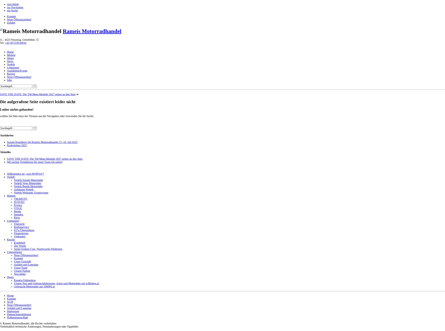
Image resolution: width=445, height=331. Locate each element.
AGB (10, 301)
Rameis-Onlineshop (25, 280)
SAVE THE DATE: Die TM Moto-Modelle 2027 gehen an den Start (37, 94)
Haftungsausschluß (17, 317)
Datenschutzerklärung (19, 314)
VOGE (18, 208)
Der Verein (20, 245)
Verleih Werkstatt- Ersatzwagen (31, 192)
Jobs (9, 80)
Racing (11, 73)
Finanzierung (21, 233)
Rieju (17, 217)
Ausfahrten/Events (17, 70)
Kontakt (11, 16)
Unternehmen (14, 252)
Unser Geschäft (22, 261)
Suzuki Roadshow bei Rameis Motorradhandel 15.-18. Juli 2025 (42, 142)
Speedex (18, 214)
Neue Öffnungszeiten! (19, 19)
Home (10, 51)
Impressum (13, 311)
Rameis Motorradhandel (92, 31)
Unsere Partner (22, 270)
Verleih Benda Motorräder (28, 186)
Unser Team (20, 267)
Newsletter (20, 274)
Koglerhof (19, 242)
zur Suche (12, 10)
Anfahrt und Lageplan (26, 264)
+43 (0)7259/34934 (15, 42)
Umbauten (19, 236)
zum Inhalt (13, 4)
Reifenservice (21, 227)
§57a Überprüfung (24, 230)
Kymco (18, 205)
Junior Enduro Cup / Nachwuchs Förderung (38, 249)
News (10, 61)
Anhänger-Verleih (24, 189)
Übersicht (19, 223)
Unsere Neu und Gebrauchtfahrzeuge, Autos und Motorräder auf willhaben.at (56, 283)
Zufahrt (11, 22)
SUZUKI (19, 202)
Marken (11, 55)
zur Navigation (15, 7)
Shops (10, 58)
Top (437, 323)
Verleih (11, 64)
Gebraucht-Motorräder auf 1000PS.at (34, 286)
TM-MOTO (20, 198)
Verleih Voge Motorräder (27, 183)
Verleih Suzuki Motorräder (28, 180)
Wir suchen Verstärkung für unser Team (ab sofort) (34, 162)
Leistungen (13, 67)
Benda (17, 211)
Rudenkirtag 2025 (17, 145)
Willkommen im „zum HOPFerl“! (25, 173)
